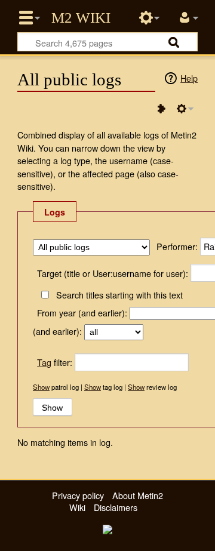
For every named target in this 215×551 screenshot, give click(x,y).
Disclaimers (115, 507)
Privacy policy (78, 495)
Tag (44, 362)
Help (189, 78)
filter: (54, 362)
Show (41, 387)
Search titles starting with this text (119, 294)
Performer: (177, 246)
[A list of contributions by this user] (161, 109)
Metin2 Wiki (80, 18)
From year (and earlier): (82, 312)
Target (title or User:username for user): (112, 273)
